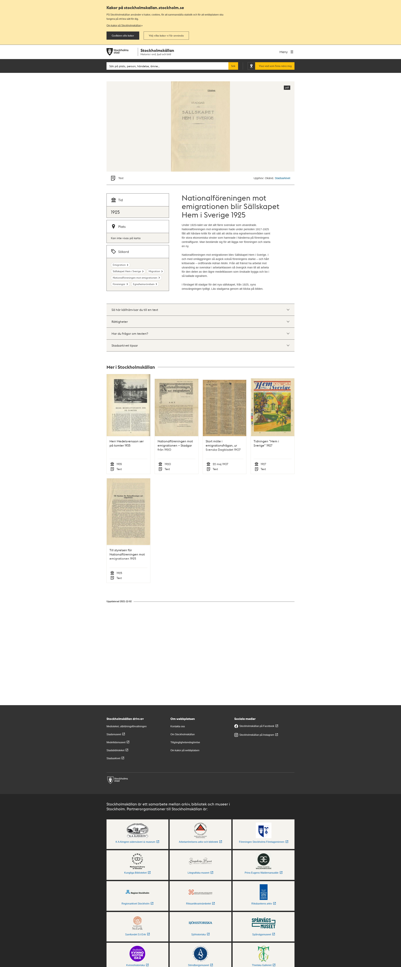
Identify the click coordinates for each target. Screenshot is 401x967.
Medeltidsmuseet (116, 742)
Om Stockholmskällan (182, 734)
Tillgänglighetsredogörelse (185, 742)
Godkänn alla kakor (123, 35)
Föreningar (119, 284)
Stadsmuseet (114, 734)
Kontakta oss (177, 726)
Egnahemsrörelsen (143, 284)
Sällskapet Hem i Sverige (127, 271)
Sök (233, 66)
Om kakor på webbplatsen (184, 750)
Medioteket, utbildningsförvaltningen (127, 726)
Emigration (119, 264)
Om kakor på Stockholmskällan (124, 25)
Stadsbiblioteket (115, 750)
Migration (154, 271)
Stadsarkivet (282, 178)
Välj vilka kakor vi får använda (166, 35)
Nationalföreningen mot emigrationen (135, 277)
